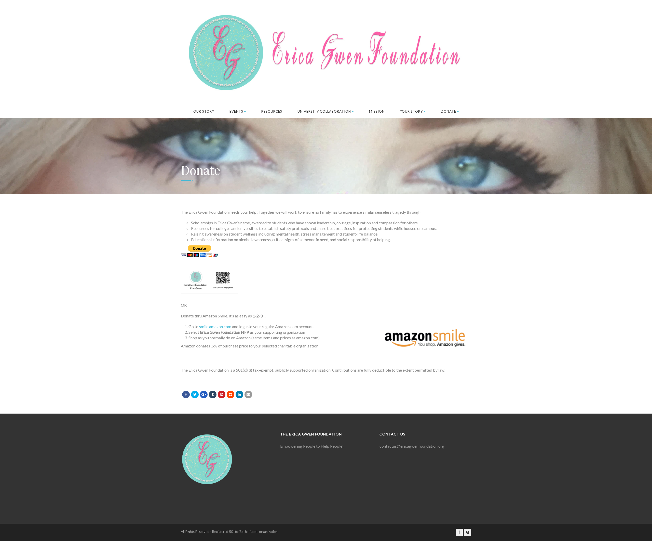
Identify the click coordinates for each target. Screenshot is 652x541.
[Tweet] (195, 394)
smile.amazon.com (215, 326)
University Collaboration (324, 111)
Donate (448, 111)
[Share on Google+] (204, 394)
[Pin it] (221, 394)
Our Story (203, 111)
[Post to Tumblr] (212, 394)
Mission (377, 111)
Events (236, 111)
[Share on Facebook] (186, 394)
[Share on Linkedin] (230, 394)
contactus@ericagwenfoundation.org (411, 446)
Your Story (411, 111)
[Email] (248, 394)
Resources (271, 111)
